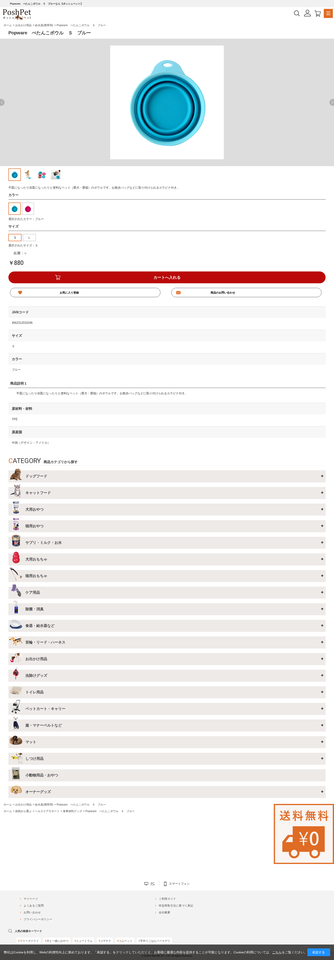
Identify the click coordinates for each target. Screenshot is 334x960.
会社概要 (164, 912)
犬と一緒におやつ (56, 940)
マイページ (31, 898)
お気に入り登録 (69, 292)
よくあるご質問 (34, 905)
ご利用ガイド (167, 898)
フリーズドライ (28, 940)
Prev (2, 102)
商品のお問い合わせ (223, 292)
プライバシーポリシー (38, 919)
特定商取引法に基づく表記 (176, 905)
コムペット (124, 940)
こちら (277, 952)
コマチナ (105, 940)
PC (153, 883)
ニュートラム (83, 940)
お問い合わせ (32, 912)
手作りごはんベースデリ (154, 940)
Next (331, 102)
